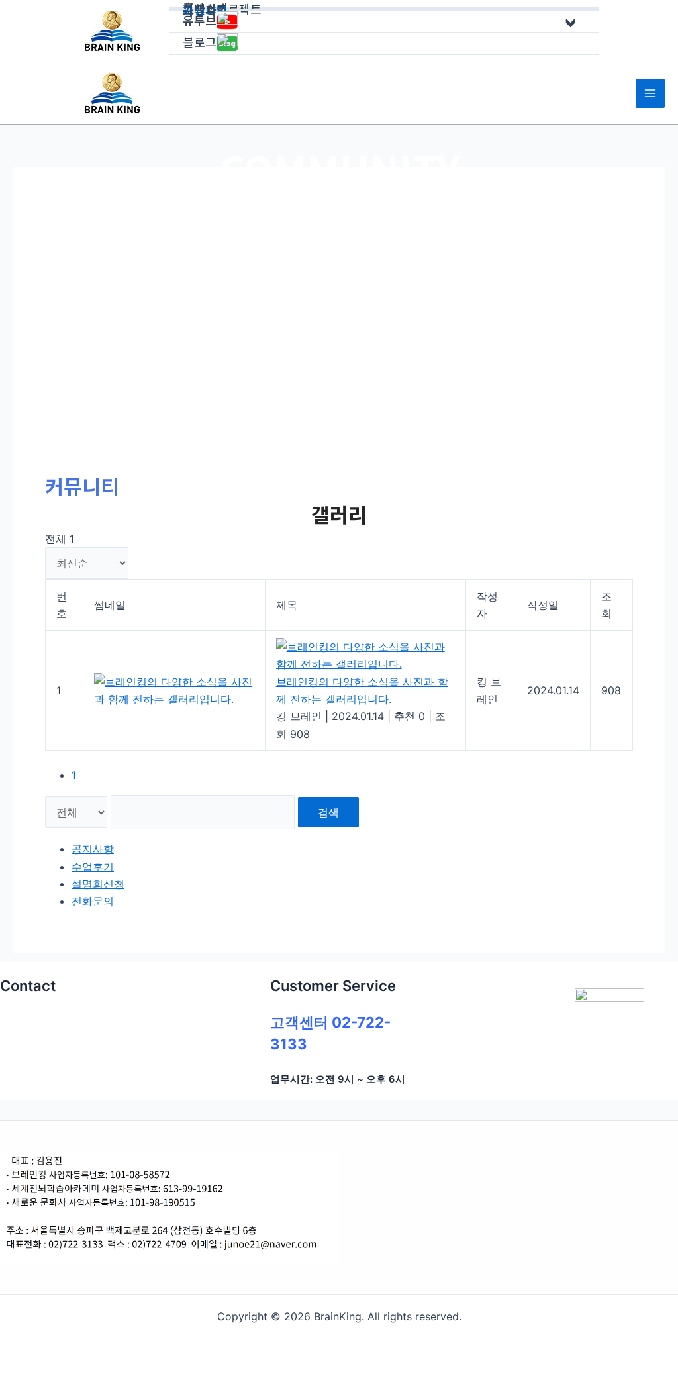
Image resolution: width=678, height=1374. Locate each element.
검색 (328, 812)
